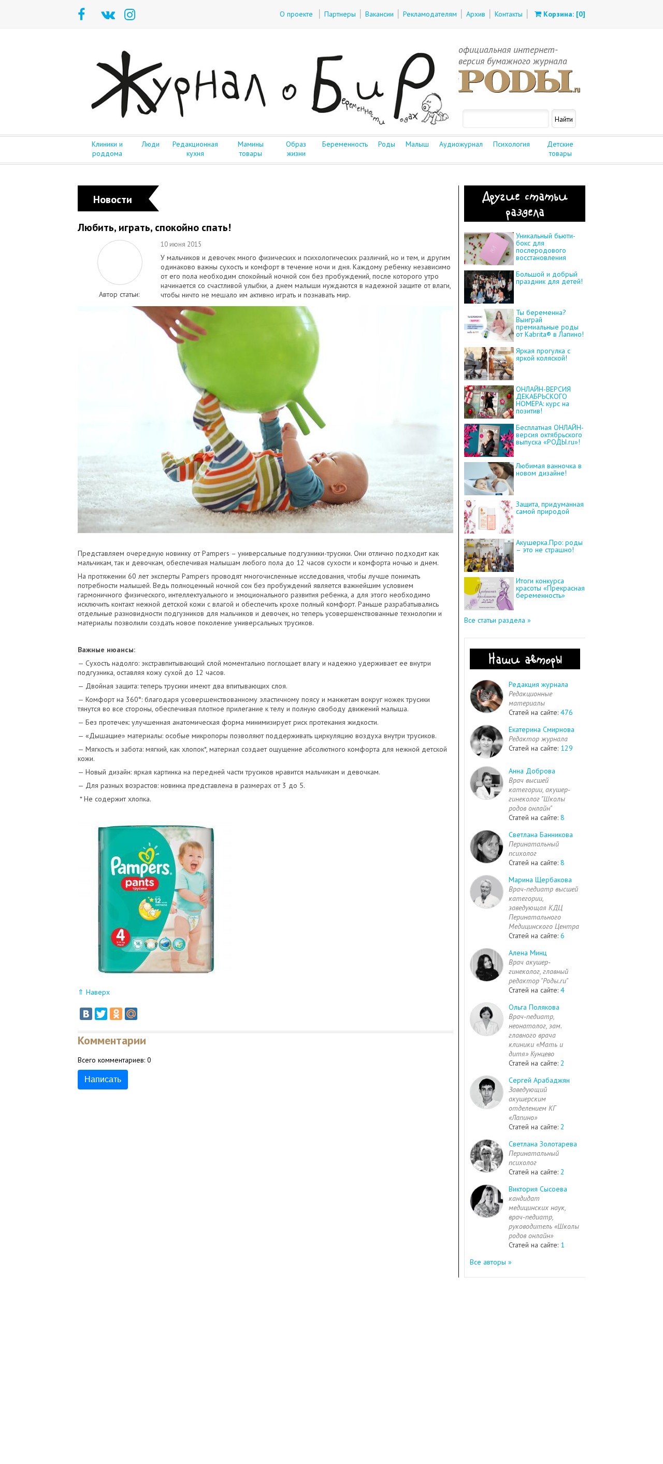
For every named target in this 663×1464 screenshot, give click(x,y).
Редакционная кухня (195, 148)
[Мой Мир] (131, 1014)
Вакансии (379, 14)
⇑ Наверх (94, 992)
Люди (151, 144)
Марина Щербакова (540, 879)
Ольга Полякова (534, 1007)
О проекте (296, 14)
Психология (511, 144)
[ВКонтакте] (86, 1014)
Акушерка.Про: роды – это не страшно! (549, 546)
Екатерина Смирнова (541, 729)
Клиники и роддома (107, 148)
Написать (102, 1079)
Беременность (345, 144)
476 (566, 712)
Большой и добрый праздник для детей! (549, 277)
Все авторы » (491, 1262)
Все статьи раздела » (497, 620)
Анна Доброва (532, 771)
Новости (112, 199)
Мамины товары (251, 148)
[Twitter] (101, 1014)
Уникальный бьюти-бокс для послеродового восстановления (545, 246)
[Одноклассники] (116, 1014)
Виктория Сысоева (538, 1189)
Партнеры (340, 14)
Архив (475, 14)
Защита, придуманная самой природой (550, 507)
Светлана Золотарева (543, 1144)
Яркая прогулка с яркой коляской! (543, 354)
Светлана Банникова (541, 834)
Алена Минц (528, 952)
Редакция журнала (538, 684)
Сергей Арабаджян (539, 1080)
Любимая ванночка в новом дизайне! (549, 469)
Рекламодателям (430, 14)
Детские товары (560, 148)
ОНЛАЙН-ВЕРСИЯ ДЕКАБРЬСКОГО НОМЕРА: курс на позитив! (543, 399)
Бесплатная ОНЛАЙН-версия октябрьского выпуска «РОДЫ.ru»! (550, 435)
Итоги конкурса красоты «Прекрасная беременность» (550, 588)
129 (566, 748)
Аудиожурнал (461, 144)
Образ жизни (296, 148)
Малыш (417, 144)
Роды (386, 144)
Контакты (509, 14)
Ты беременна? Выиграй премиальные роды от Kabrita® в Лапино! (550, 323)
